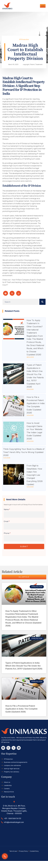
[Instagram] (8, 748)
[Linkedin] (19, 748)
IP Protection (24, 39)
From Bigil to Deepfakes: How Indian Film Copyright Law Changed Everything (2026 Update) (35, 475)
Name (7, 509)
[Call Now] (5, 856)
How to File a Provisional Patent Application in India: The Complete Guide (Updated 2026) (21, 709)
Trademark (38, 64)
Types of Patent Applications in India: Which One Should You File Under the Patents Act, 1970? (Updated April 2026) (23, 666)
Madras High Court (28, 240)
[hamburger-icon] (43, 6)
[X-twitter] (14, 748)
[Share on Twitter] (12, 293)
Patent (32, 64)
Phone (7, 533)
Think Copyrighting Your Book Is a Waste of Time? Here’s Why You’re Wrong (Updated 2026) (23, 452)
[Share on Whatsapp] (18, 293)
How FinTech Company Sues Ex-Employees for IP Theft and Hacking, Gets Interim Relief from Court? (23, 282)
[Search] (42, 302)
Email (7, 521)
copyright (26, 64)
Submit (24, 546)
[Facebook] (3, 748)
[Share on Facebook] (5, 293)
